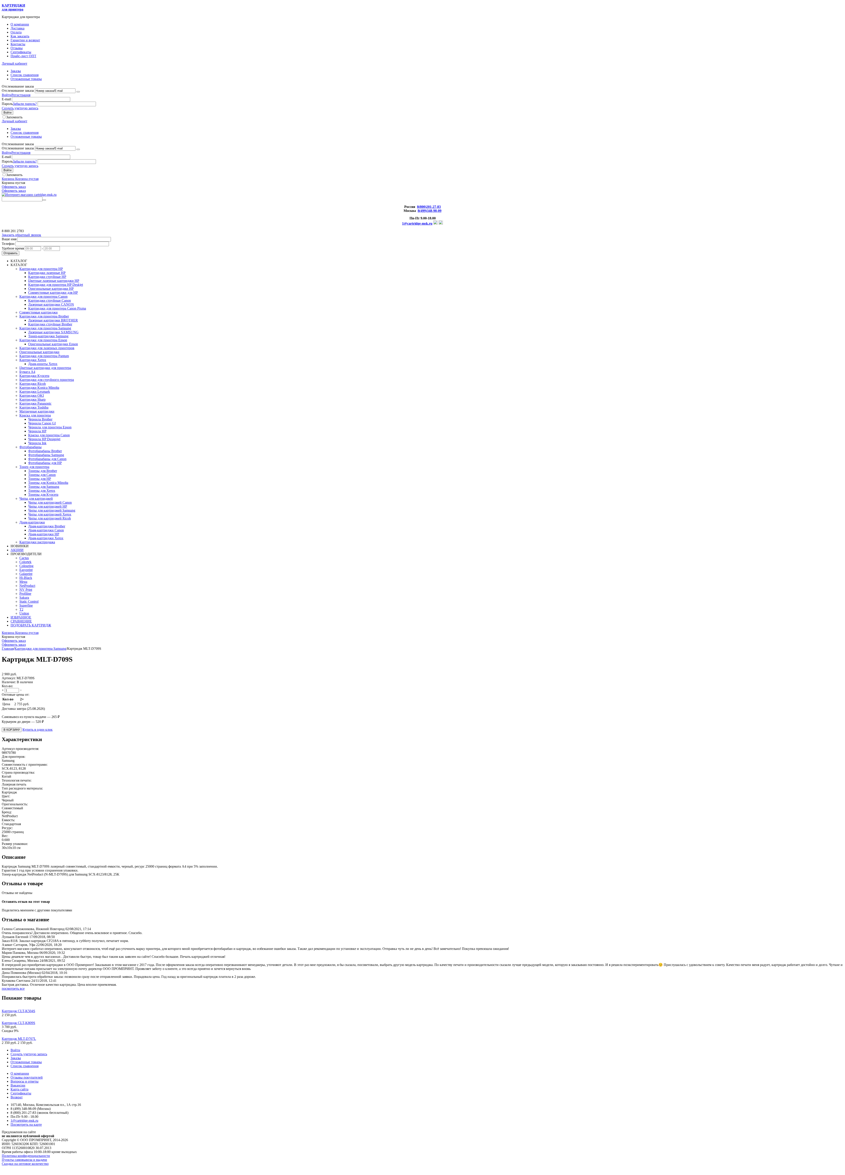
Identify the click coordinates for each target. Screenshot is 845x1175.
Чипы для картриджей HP (47, 506)
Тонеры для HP (39, 479)
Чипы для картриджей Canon (50, 502)
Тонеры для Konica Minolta (48, 483)
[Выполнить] (78, 91)
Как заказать (20, 36)
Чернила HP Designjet (44, 439)
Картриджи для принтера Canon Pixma (57, 308)
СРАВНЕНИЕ (21, 621)
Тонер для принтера (34, 467)
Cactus (24, 558)
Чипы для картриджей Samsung (51, 510)
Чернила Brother (40, 419)
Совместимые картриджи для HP (53, 292)
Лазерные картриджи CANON (51, 304)
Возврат (17, 1097)
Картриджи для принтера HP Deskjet (55, 284)
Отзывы (17, 48)
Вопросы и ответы (25, 1081)
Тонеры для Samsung (43, 486)
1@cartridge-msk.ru (417, 223)
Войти (6, 95)
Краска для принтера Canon (49, 435)
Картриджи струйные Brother (50, 324)
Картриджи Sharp (32, 399)
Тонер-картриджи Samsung (48, 336)
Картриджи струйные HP (47, 277)
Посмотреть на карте (26, 1124)
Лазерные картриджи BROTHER (53, 320)
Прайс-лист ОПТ (23, 56)
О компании (20, 24)
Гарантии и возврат (25, 40)
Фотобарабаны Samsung (46, 455)
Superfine (26, 605)
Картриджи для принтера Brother (44, 316)
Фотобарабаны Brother (45, 451)
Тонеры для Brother (42, 471)
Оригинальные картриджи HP (51, 288)
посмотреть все (13, 988)
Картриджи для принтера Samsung (45, 328)
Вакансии (18, 1085)
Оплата (16, 32)
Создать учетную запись (20, 108)
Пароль (7, 104)
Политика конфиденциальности (26, 1156)
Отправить (11, 253)
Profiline (25, 593)
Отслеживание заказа (18, 90)
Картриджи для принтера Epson (43, 340)
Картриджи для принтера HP (41, 269)
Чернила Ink (37, 443)
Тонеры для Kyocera (43, 494)
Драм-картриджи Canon (46, 530)
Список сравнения (25, 75)
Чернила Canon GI (42, 423)
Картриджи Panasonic (35, 403)
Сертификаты (21, 52)
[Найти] (44, 200)
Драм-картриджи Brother (46, 526)
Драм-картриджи (32, 522)
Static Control (29, 601)
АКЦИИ (17, 550)
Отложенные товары (26, 79)
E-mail (6, 99)
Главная (8, 648)
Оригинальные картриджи (39, 352)
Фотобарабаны (30, 447)
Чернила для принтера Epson (50, 427)
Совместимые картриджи (38, 312)
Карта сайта (19, 1089)
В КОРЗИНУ (12, 729)
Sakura (24, 597)
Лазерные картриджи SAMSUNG (53, 332)
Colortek (25, 562)
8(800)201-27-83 (429, 207)
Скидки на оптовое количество (25, 1164)
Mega (23, 582)
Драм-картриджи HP (43, 534)
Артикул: (9, 678)
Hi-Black (25, 578)
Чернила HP (37, 431)
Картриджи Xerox (32, 360)
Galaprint (25, 574)
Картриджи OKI (31, 395)
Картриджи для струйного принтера (46, 380)
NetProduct (27, 586)
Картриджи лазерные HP (47, 273)
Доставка (17, 28)
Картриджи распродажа (37, 542)
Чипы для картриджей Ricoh (49, 518)
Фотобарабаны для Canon (47, 459)
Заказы (16, 71)
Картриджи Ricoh (32, 384)
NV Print (25, 589)
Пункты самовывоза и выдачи (24, 1160)
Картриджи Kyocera (34, 376)
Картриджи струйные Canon (49, 300)
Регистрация (20, 95)
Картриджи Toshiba (33, 407)
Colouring (26, 566)
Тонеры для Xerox (41, 490)
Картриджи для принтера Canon (43, 296)
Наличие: (9, 682)
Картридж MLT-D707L (19, 1039)
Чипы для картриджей (36, 498)
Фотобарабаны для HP (45, 463)
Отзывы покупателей (27, 1077)
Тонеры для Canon (42, 475)
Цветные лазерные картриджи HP (53, 281)
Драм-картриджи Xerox (45, 538)
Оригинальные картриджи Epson (53, 344)
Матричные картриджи (36, 411)
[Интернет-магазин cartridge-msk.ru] (29, 194)
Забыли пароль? (25, 104)
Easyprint (26, 570)
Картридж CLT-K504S (18, 1011)
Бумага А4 (27, 372)
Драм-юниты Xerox (42, 364)
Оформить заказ (14, 187)
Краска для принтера (35, 415)
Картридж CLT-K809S (18, 1023)
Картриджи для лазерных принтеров (46, 348)
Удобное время (13, 248)
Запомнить (14, 117)
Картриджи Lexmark (34, 391)
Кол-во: (7, 686)
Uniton (24, 613)
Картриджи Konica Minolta (39, 387)
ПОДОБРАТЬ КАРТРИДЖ (31, 625)
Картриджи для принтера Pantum (44, 356)
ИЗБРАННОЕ (21, 617)
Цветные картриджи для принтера (45, 368)
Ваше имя (9, 239)
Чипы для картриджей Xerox (49, 514)
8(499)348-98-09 (429, 211)
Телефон (8, 244)
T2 (21, 609)
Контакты (18, 44)
